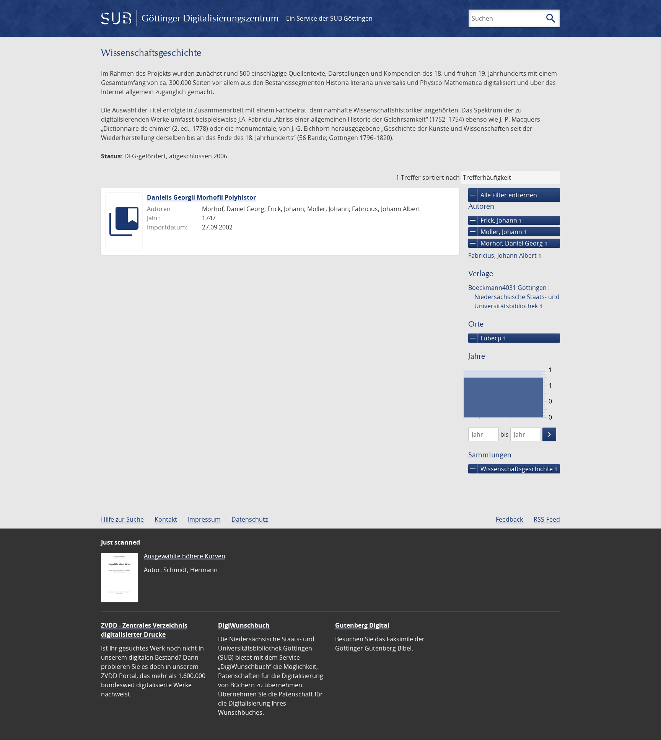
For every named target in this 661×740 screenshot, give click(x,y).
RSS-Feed (547, 519)
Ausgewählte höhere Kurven (184, 556)
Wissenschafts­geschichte (512, 468)
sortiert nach (441, 177)
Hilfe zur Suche (122, 519)
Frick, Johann (495, 220)
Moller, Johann (497, 231)
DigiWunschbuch (244, 625)
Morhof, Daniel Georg (507, 243)
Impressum (204, 519)
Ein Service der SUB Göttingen (329, 18)
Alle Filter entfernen (502, 195)
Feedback (509, 519)
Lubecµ (487, 338)
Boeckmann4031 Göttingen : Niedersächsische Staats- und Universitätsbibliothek (514, 296)
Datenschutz (249, 519)
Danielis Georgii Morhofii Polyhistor (201, 197)
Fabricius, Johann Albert (504, 255)
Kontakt (166, 519)
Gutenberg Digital (362, 625)
